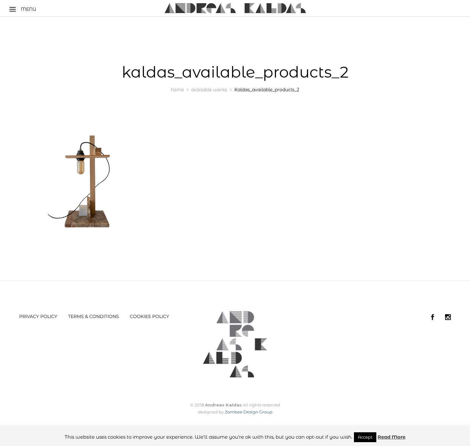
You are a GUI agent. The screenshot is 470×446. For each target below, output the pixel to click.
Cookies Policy (149, 316)
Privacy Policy (38, 316)
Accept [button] (365, 437)
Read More (391, 437)
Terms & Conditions (93, 316)
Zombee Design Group (248, 411)
